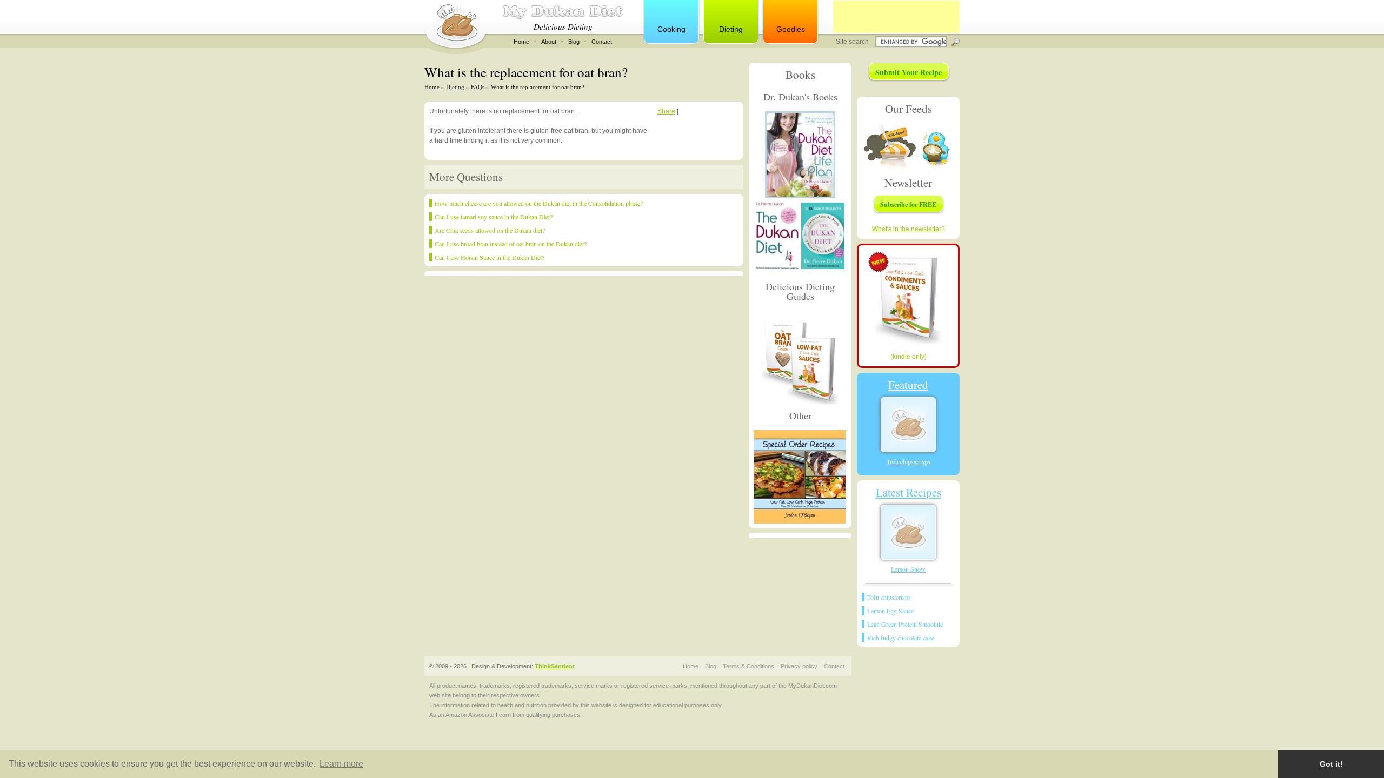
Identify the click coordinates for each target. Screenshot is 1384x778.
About (548, 41)
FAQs (477, 87)
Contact (601, 41)
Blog (574, 41)
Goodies (790, 29)
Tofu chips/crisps (908, 461)
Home (521, 41)
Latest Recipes (908, 492)
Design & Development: (523, 666)
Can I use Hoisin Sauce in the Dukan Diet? (489, 257)
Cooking (671, 29)
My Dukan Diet (563, 12)
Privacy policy (799, 666)
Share (666, 111)
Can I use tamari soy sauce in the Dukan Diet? (494, 216)
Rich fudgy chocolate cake (900, 637)
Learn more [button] (341, 763)
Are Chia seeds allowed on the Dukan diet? (490, 230)
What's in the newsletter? (908, 229)
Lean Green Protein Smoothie (905, 624)
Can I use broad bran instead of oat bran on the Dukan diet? (511, 243)
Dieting (731, 29)
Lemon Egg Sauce (890, 610)
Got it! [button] (1331, 764)
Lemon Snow (908, 569)
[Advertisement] (896, 17)
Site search (853, 41)
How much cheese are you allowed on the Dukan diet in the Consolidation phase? (539, 203)
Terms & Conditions (748, 666)
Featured (908, 384)
